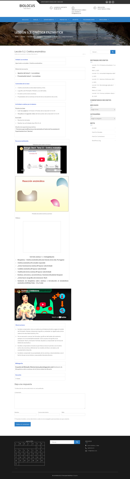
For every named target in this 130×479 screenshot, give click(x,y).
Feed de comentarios (98, 136)
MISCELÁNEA (103, 19)
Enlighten (75, 475)
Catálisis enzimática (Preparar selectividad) (32, 269)
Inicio (16, 36)
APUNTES (75, 19)
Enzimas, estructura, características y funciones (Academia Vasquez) (40, 275)
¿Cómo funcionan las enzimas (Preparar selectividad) (35, 266)
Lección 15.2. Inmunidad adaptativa (102, 73)
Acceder (94, 128)
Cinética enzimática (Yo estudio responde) (31, 263)
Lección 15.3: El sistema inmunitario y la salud (103, 66)
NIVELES (35, 19)
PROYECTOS (63, 19)
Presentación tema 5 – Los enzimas (29, 76)
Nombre (17, 412)
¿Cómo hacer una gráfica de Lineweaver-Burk (32, 278)
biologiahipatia (49, 257)
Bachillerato (31, 36)
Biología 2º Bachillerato (44, 36)
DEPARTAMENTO (49, 19)
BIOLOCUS (27, 5)
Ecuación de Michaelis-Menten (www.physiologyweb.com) (34, 367)
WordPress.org (96, 140)
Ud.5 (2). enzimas (35, 257)
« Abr (16, 468)
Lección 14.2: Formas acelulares (101, 93)
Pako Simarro (34, 54)
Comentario (18, 392)
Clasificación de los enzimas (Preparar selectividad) (34, 272)
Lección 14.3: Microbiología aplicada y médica (103, 86)
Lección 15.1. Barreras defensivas (101, 79)
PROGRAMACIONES (89, 19)
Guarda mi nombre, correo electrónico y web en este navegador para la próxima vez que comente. (42, 419)
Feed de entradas (97, 132)
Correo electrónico (43, 412)
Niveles (23, 36)
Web (63, 412)
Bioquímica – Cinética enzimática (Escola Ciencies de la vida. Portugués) (41, 260)
